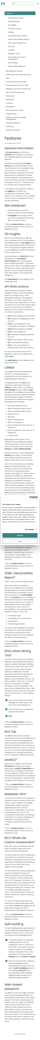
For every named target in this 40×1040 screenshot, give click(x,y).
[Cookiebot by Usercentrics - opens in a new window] (29, 497)
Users (8, 78)
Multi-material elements (15, 92)
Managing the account (14, 71)
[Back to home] (3, 3)
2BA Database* (14, 21)
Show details (29, 529)
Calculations (10, 107)
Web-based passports (17, 66)
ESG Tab (11, 46)
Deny (20, 541)
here (21, 867)
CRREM (10, 32)
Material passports (13, 123)
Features (9, 13)
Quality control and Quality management (16, 118)
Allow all (20, 535)
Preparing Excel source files (16, 82)
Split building (13, 63)
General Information (16, 18)
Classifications (11, 114)
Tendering (9, 126)
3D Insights (12, 25)
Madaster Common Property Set (18, 89)
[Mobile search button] (14, 3)
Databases (10, 99)
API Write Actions (14, 29)
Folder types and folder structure (18, 74)
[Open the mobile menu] (38, 3)
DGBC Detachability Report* (19, 39)
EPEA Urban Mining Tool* (17, 43)
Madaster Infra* (14, 53)
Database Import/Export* (18, 36)
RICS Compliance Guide (18, 905)
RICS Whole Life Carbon (14, 110)
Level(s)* (11, 50)
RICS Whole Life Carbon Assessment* (17, 58)
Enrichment (10, 96)
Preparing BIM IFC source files (17, 85)
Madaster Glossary (13, 130)
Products (9, 103)
